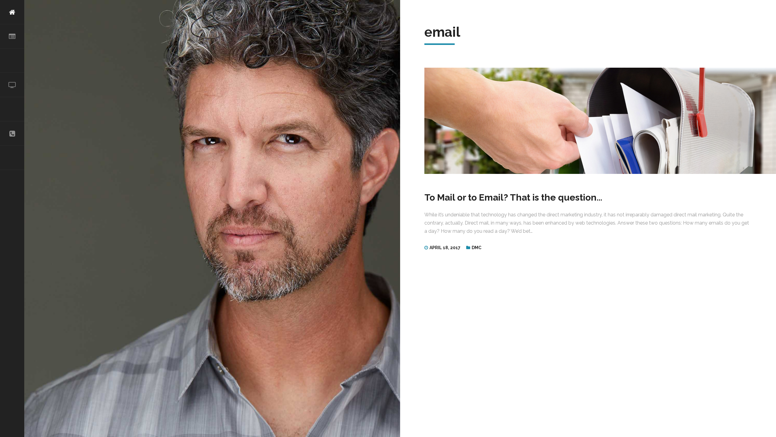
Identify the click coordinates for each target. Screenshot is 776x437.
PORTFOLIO (12, 109)
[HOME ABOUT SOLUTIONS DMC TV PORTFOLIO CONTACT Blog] (12, 218)
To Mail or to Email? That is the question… (513, 197)
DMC (476, 247)
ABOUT (12, 36)
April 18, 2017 (445, 247)
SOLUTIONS (12, 61)
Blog (12, 158)
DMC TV (12, 85)
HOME (12, 12)
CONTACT (12, 133)
